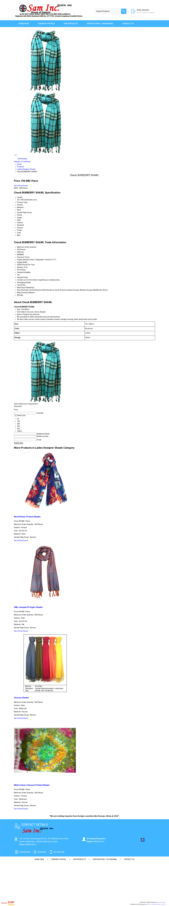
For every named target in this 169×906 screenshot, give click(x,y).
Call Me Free (58, 852)
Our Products (71, 23)
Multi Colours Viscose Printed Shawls (31, 785)
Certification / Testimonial (100, 23)
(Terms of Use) (161, 902)
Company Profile (46, 23)
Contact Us (128, 23)
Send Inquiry (22, 159)
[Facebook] (143, 841)
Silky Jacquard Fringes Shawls (28, 607)
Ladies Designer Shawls (26, 169)
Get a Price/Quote (21, 186)
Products (20, 167)
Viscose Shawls (21, 698)
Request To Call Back (22, 162)
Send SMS (42, 852)
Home (19, 164)
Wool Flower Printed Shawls (27, 517)
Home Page (23, 23)
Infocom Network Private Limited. (156, 904)
